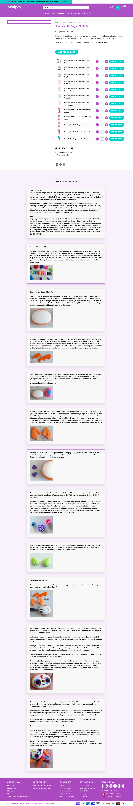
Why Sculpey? (65, 794)
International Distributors (42, 785)
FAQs (62, 785)
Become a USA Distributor (42, 788)
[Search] (45, 8)
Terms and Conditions (87, 788)
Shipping (83, 794)
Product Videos (65, 788)
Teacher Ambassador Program (18, 796)
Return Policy (84, 785)
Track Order (84, 791)
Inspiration (63, 13)
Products (48, 13)
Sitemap (10, 791)
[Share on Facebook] (56, 164)
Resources (83, 13)
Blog (73, 13)
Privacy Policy (12, 788)
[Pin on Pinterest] (60, 164)
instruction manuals (67, 791)
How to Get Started (67, 796)
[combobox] (66, 7)
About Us (10, 785)
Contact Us (83, 796)
